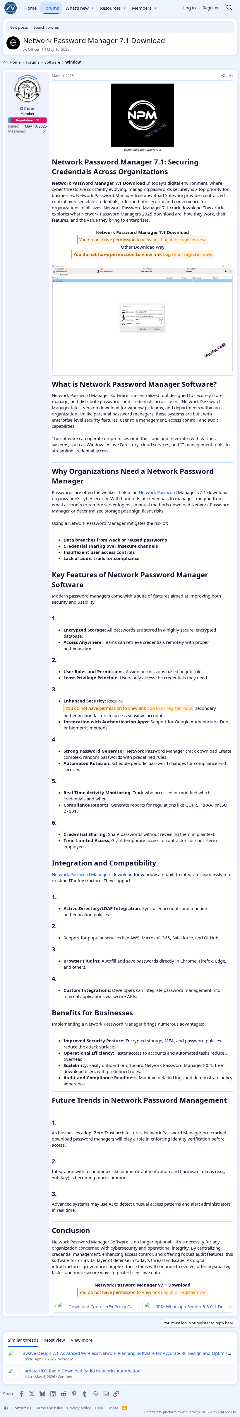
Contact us (21, 1408)
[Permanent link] (171, 172)
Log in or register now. (184, 239)
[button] (92, 8)
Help (99, 1408)
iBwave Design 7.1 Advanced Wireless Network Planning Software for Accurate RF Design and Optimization (129, 1353)
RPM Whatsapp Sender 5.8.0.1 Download (197, 1306)
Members (141, 8)
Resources (110, 8)
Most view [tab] (54, 1340)
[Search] (229, 8)
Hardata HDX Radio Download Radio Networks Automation (80, 1371)
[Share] (223, 76)
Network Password (158, 492)
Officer (34, 49)
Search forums (46, 27)
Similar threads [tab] (23, 1340)
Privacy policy (79, 1408)
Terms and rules (49, 1408)
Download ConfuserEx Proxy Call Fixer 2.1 (110, 1306)
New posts (18, 27)
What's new (77, 8)
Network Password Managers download (92, 874)
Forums (51, 8)
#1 (231, 75)
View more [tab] (81, 1340)
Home (30, 8)
